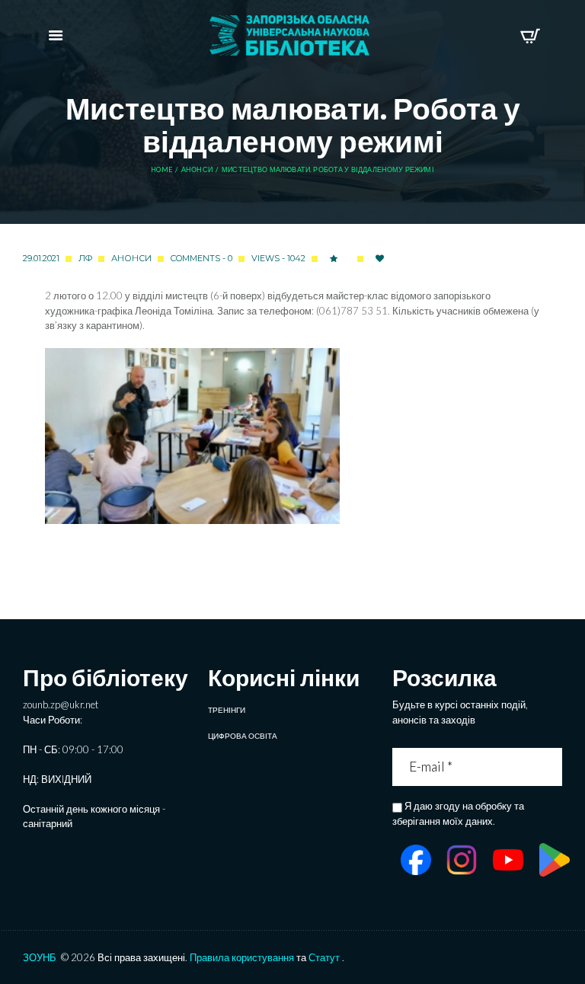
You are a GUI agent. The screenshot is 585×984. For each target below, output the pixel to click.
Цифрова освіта (242, 735)
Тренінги (226, 709)
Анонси (197, 170)
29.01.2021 (41, 258)
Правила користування (242, 957)
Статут (324, 957)
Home (161, 170)
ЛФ (85, 258)
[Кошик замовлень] (529, 36)
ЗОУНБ (39, 957)
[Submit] (552, 767)
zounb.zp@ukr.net (60, 704)
